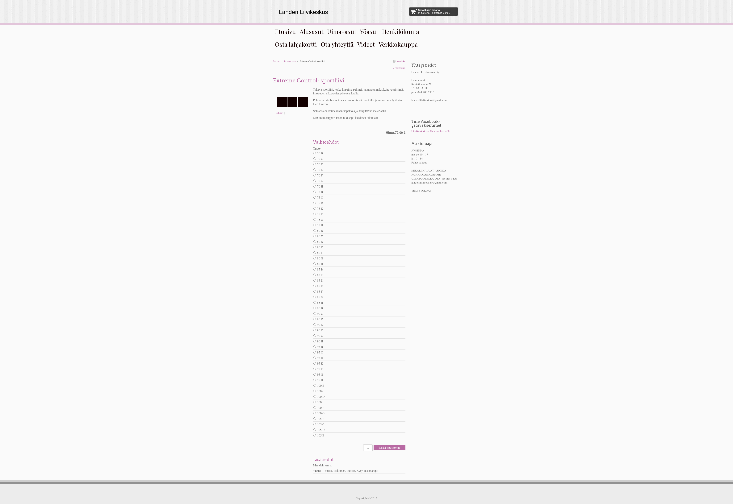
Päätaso (276, 61)
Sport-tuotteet (290, 61)
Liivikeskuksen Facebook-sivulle (430, 131)
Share (279, 113)
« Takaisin (399, 68)
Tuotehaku (400, 61)
